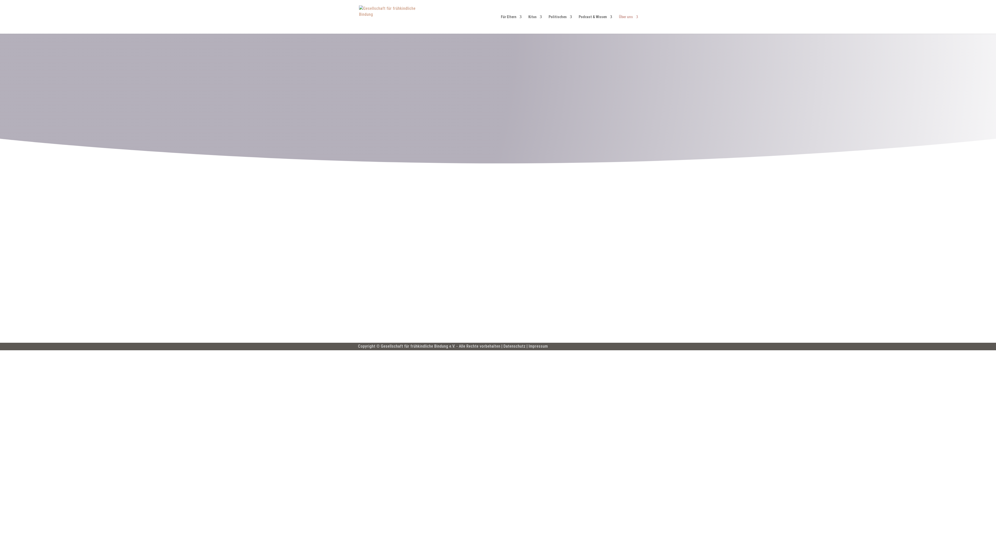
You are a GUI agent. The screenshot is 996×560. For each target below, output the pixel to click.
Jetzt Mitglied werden (387, 317)
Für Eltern (508, 17)
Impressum (538, 346)
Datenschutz (514, 346)
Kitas (532, 17)
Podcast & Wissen (593, 17)
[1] (579, 208)
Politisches (558, 17)
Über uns (626, 17)
